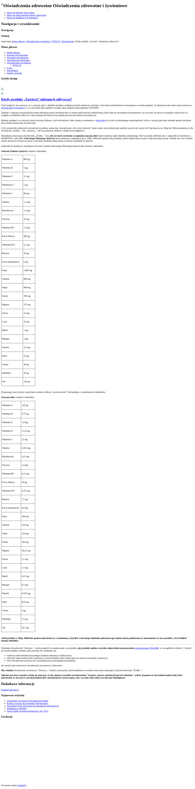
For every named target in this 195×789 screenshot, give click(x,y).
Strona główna (18, 41)
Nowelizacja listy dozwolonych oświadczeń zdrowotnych (33, 706)
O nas (9, 68)
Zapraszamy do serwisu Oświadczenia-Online (27, 701)
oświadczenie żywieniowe (13, 108)
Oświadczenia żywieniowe (38, 41)
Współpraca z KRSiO (17, 708)
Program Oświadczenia (17, 55)
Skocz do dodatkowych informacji (22, 18)
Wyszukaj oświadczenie (17, 57)
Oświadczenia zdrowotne (18, 60)
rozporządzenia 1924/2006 (147, 648)
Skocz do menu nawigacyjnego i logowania (26, 15)
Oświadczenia (67, 41)
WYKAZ (56, 41)
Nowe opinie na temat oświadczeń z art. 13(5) (27, 711)
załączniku (100, 120)
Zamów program (14, 73)
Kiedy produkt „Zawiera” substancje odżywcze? (36, 99)
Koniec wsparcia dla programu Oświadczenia (27, 703)
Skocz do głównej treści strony (21, 12)
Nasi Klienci (12, 70)
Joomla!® (21, 785)
